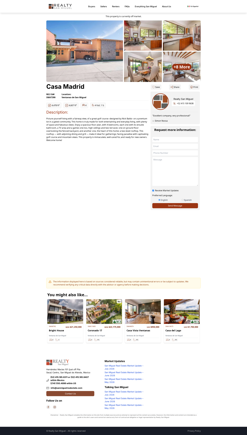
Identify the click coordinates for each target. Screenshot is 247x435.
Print (195, 87)
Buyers (91, 6)
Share (176, 87)
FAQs (127, 6)
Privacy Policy (194, 430)
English (164, 200)
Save (157, 87)
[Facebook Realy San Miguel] (48, 407)
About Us (166, 6)
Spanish (188, 200)
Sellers (103, 6)
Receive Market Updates (167, 190)
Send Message (175, 205)
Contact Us (70, 393)
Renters (116, 6)
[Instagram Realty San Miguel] (55, 407)
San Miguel (146, 6)
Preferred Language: (162, 195)
